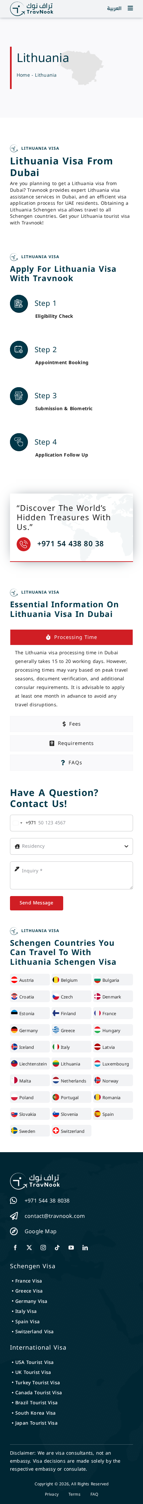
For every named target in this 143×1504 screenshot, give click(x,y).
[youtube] (71, 1247)
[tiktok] (57, 1247)
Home (23, 75)
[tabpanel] (71, 679)
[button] (130, 8)
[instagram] (43, 1247)
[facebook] (15, 1247)
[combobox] (23, 823)
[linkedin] (85, 1247)
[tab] (71, 637)
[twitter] (29, 1247)
